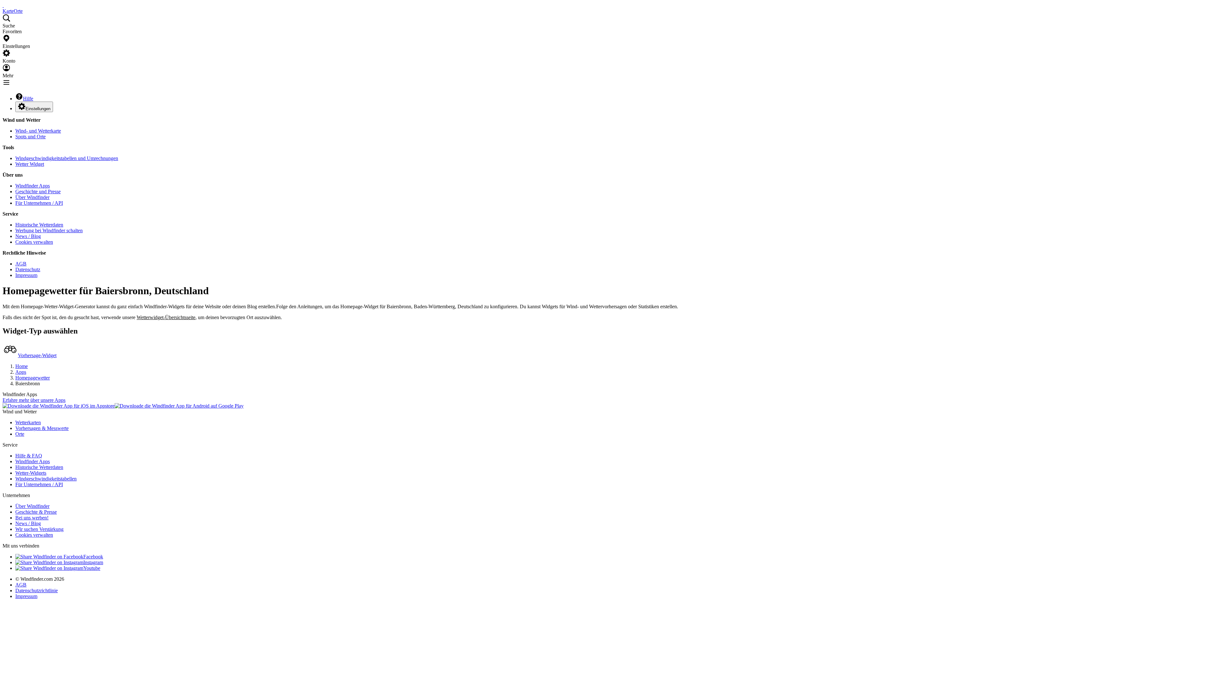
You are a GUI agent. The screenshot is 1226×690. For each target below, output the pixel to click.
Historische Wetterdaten (39, 224)
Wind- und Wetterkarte (38, 131)
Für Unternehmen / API (39, 203)
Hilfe (28, 98)
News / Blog (28, 236)
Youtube (91, 568)
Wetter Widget (29, 164)
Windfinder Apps (32, 185)
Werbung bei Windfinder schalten (49, 230)
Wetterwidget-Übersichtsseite (166, 317)
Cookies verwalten (34, 242)
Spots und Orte (30, 136)
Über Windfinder (32, 197)
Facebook (93, 556)
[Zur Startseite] (3, 5)
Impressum (26, 275)
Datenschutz (27, 269)
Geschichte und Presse (38, 191)
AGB (20, 263)
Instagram (93, 562)
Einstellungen (38, 108)
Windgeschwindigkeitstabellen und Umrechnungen (66, 158)
